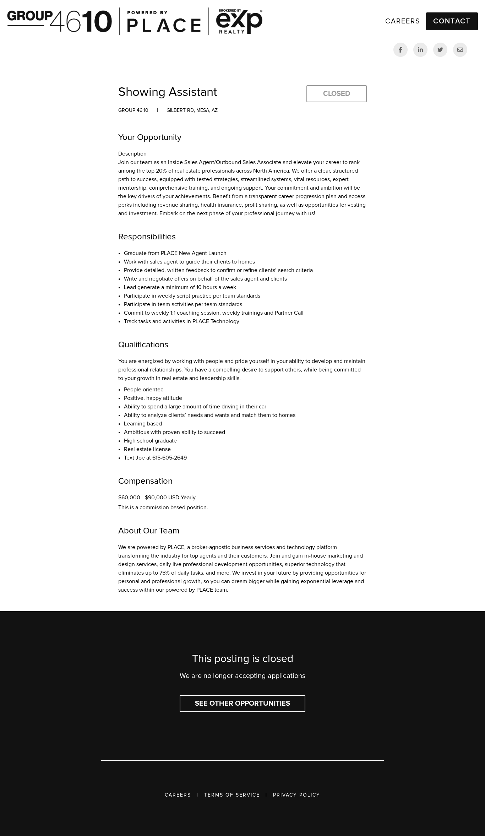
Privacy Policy (296, 795)
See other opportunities (242, 703)
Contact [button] (452, 21)
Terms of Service (232, 795)
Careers (178, 795)
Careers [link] (402, 21)
